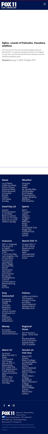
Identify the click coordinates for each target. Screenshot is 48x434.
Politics (5, 197)
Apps (24, 252)
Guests (5, 210)
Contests (6, 353)
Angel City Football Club (28, 230)
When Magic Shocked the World (7, 266)
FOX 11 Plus (7, 377)
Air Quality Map (29, 189)
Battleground (28, 308)
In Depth (6, 248)
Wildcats (26, 221)
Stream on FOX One (28, 351)
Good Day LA (9, 206)
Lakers (25, 213)
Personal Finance (10, 333)
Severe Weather (29, 197)
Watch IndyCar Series (29, 373)
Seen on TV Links (9, 217)
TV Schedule (7, 359)
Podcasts (6, 317)
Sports (25, 206)
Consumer (7, 193)
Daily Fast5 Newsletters (7, 320)
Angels (25, 219)
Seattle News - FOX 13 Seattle (28, 343)
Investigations (8, 277)
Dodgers (26, 217)
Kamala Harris (28, 306)
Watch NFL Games (27, 357)
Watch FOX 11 (29, 240)
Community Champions (7, 261)
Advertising (7, 365)
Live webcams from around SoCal (28, 256)
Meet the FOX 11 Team (9, 356)
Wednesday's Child (8, 251)
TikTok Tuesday (9, 221)
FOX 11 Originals (9, 244)
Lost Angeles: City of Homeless (10, 257)
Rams (24, 210)
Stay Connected (8, 294)
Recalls (5, 195)
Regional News (27, 328)
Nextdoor (6, 307)
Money (5, 326)
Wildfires (26, 199)
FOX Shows (7, 361)
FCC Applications (9, 369)
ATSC (4, 375)
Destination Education (7, 270)
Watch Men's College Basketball (28, 378)
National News (8, 189)
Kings (24, 223)
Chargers (26, 211)
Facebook (6, 299)
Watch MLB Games (27, 365)
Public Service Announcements (9, 372)
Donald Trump (29, 300)
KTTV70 (5, 287)
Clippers (26, 215)
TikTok (5, 303)
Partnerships (8, 380)
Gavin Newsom (29, 304)
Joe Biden (26, 302)
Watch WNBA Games (28, 388)
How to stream (9, 311)
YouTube (6, 305)
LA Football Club (29, 227)
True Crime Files (9, 254)
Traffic (25, 185)
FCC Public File (8, 367)
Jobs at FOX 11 (8, 363)
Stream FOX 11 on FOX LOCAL (29, 245)
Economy (6, 329)
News (5, 179)
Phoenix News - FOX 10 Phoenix (29, 339)
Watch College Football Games (29, 361)
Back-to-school (9, 215)
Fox (8, 5)
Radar (25, 187)
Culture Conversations (8, 280)
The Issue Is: (7, 246)
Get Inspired (7, 273)
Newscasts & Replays (28, 249)
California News (9, 185)
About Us (7, 349)
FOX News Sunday (6, 200)
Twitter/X (6, 309)
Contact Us (7, 379)
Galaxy (25, 233)
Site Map (6, 382)
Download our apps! (8, 314)
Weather (27, 179)
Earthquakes (28, 191)
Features (7, 240)
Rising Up (6, 275)
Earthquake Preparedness (28, 194)
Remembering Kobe (8, 284)
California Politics (30, 296)
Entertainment (9, 191)
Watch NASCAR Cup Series (29, 369)
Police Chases (8, 187)
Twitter (9, 405)
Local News (7, 183)
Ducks (25, 225)
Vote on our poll (9, 219)
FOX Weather (28, 201)
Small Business (9, 331)
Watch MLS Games (27, 392)
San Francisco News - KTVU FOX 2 (30, 334)
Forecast (26, 183)
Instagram (6, 301)
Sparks (25, 235)
